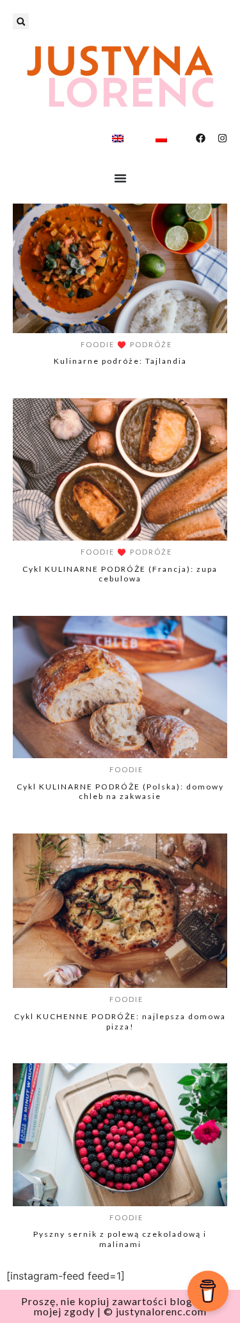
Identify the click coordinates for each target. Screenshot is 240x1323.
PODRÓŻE (151, 344)
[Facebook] (200, 138)
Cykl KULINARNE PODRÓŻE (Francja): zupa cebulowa (120, 574)
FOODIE (98, 344)
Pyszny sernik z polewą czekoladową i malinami (120, 1239)
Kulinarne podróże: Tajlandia (120, 361)
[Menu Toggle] (120, 178)
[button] (21, 21)
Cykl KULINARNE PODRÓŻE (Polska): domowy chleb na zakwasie (120, 792)
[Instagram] (222, 138)
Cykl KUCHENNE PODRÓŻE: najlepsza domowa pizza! (120, 1021)
